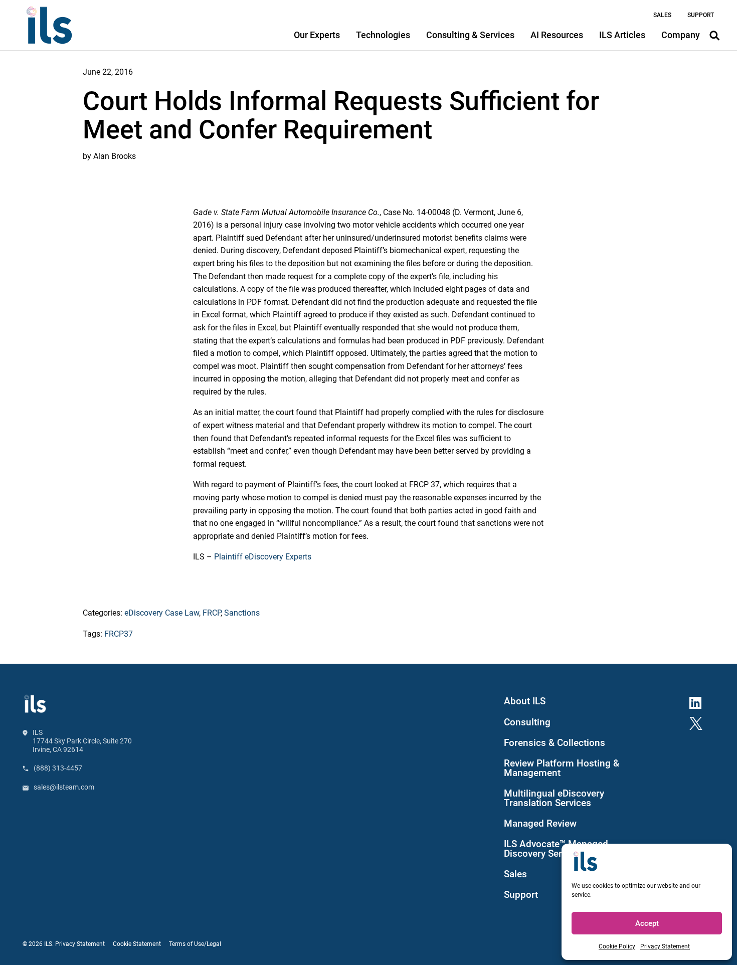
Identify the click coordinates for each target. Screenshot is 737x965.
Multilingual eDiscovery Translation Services (554, 798)
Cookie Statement (137, 943)
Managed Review (540, 823)
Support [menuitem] (700, 15)
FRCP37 (118, 634)
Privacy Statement (665, 946)
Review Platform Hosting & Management (561, 768)
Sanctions (242, 613)
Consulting (527, 722)
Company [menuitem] (680, 35)
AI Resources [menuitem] (556, 35)
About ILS (524, 701)
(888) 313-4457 (58, 768)
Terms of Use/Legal (195, 943)
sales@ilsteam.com (64, 787)
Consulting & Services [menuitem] (470, 35)
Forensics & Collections (554, 742)
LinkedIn (699, 701)
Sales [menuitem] (662, 15)
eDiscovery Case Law (161, 613)
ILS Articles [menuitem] (622, 35)
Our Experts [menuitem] (317, 35)
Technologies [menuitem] (383, 35)
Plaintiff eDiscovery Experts (262, 556)
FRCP (212, 613)
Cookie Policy (617, 946)
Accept (647, 923)
